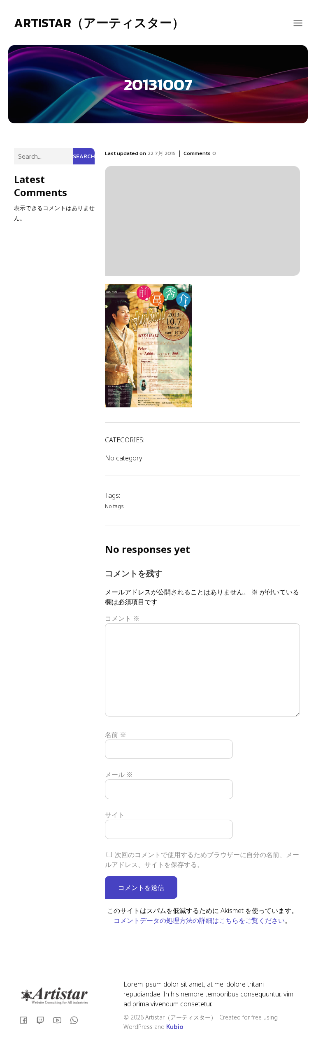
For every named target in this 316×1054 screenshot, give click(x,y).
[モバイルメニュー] (298, 22)
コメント (122, 618)
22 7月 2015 (162, 153)
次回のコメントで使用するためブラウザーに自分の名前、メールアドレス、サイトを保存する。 (202, 859)
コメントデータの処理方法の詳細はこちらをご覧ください (199, 920)
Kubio (175, 1026)
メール (119, 774)
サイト (115, 815)
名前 (115, 735)
